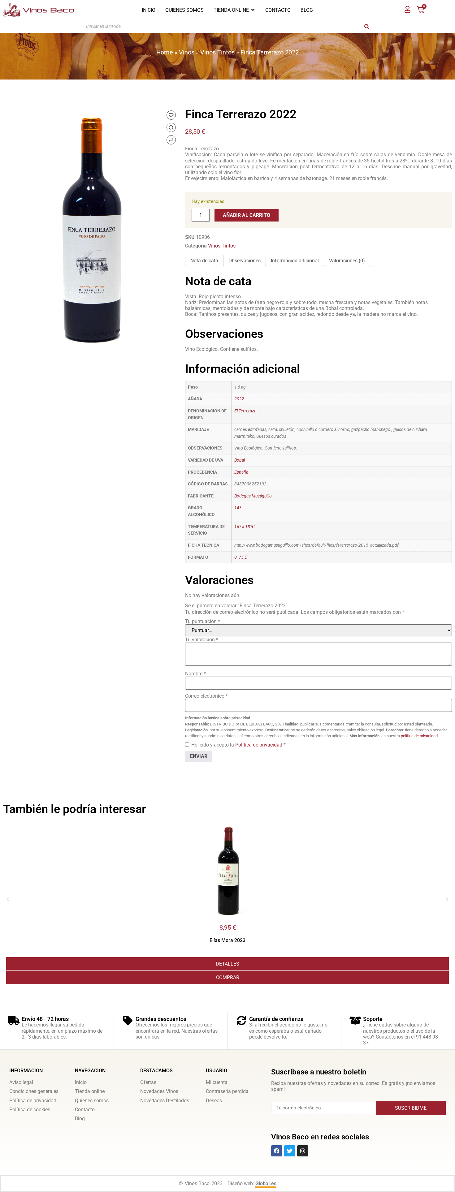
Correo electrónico (206, 696)
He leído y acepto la (238, 745)
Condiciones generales (33, 1091)
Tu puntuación (202, 621)
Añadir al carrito (246, 215)
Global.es (265, 1183)
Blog (80, 1118)
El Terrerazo (245, 411)
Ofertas (148, 1082)
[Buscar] (367, 26)
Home (164, 52)
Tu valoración (201, 640)
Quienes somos (92, 1101)
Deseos (214, 1101)
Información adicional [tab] (295, 261)
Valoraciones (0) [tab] (347, 261)
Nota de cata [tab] (204, 261)
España (241, 472)
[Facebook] (276, 1150)
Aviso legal (21, 1082)
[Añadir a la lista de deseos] (171, 115)
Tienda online (90, 1091)
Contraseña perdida (227, 1091)
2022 (239, 399)
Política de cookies (29, 1109)
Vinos (186, 52)
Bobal (239, 460)
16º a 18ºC (244, 526)
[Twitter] (289, 1150)
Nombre (195, 674)
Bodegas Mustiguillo (253, 496)
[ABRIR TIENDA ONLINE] (252, 9)
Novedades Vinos (159, 1091)
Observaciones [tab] (244, 261)
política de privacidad (419, 736)
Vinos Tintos (217, 52)
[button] (8, 900)
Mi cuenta (217, 1082)
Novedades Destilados (164, 1101)
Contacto (85, 1109)
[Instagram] (302, 1150)
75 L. (243, 557)
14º (237, 507)
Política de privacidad (259, 745)
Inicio (81, 1082)
